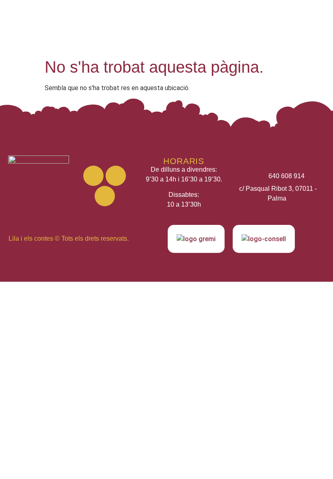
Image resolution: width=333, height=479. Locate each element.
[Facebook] (116, 176)
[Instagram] (93, 176)
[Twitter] (105, 196)
